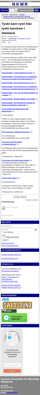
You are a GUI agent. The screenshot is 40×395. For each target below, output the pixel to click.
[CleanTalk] (14, 321)
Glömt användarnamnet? (10, 246)
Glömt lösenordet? (8, 243)
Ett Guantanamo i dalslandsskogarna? (16, 132)
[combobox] (11, 10)
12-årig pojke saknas (9, 178)
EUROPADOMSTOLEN (10, 258)
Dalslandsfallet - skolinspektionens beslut (17, 73)
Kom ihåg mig (5, 232)
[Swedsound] (17, 308)
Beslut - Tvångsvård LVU (10, 277)
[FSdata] (9, 312)
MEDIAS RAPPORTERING (11, 285)
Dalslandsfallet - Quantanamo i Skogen (19, 38)
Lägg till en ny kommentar (32, 200)
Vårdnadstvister (7, 279)
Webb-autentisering (12, 237)
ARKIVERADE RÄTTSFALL (11, 275)
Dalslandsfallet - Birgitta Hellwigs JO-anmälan (18, 99)
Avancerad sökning (26, 10)
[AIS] (5, 300)
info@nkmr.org (12, 392)
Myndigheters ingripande (10, 271)
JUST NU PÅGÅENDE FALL (12, 269)
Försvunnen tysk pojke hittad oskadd (15, 160)
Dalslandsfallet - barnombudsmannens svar (18, 83)
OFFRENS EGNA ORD (10, 281)
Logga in (5, 240)
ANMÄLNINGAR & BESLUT (11, 255)
